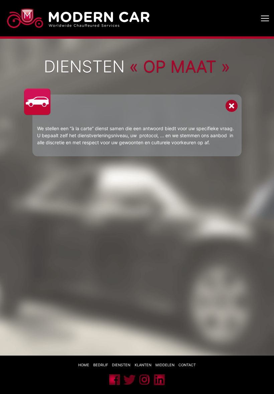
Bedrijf (100, 365)
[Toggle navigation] (265, 18)
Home (83, 365)
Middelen (164, 365)
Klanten (143, 365)
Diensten (121, 365)
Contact (187, 365)
